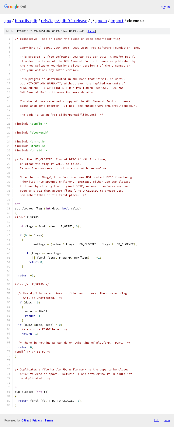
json (166, 420)
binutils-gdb (26, 20)
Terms (49, 420)
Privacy (37, 420)
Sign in (165, 7)
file (91, 31)
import (117, 20)
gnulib (101, 20)
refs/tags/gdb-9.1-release (64, 20)
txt (156, 420)
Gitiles (25, 420)
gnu (7, 20)
